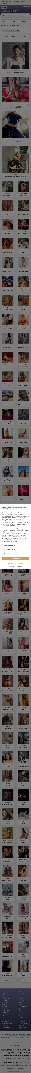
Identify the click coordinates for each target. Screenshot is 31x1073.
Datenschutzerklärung (8, 525)
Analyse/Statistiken (10, 549)
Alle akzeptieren (15, 558)
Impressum (19, 566)
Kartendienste (8, 554)
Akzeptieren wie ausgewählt (15, 563)
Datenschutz (12, 566)
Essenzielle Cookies (10, 545)
